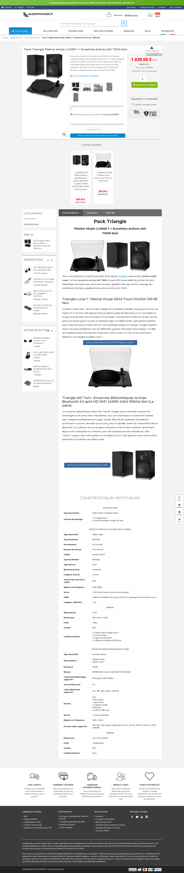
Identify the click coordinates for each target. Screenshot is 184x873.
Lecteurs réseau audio (32, 825)
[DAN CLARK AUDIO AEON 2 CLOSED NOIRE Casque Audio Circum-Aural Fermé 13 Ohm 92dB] (28, 355)
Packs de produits (32, 37)
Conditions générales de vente (71, 822)
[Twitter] (137, 817)
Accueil (5, 37)
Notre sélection (36, 330)
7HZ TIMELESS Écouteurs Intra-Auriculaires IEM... (43, 268)
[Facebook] (132, 817)
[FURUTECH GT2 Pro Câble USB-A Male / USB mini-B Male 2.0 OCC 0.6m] (28, 282)
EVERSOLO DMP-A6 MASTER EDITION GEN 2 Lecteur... (42, 369)
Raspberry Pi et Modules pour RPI (36, 828)
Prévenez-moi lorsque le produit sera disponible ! (97, 135)
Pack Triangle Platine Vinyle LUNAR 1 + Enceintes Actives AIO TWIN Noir (41, 244)
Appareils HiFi (16, 37)
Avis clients (131, 7)
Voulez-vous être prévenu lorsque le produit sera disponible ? (98, 124)
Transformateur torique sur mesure (109, 825)
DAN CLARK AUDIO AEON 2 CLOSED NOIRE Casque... (43, 355)
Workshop (167, 31)
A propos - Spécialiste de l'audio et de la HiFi (73, 817)
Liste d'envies (33, 213)
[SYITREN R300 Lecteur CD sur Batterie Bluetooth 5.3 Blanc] (28, 383)
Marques (129, 31)
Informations (71, 212)
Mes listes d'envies (31, 224)
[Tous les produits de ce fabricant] (151, 49)
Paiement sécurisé (147, 7)
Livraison (162, 7)
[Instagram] (146, 817)
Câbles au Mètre (29, 819)
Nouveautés (50, 31)
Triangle (122, 276)
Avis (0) (110, 212)
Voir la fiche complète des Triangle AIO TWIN (87, 465)
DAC (25, 816)
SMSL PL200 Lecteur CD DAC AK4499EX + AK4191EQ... (42, 293)
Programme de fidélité (104, 819)
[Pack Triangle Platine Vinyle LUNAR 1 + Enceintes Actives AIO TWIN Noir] (75, 87)
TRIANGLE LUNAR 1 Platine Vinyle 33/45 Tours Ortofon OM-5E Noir (103, 176)
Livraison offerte (101, 830)
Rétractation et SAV (102, 822)
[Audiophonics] (38, 14)
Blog (148, 31)
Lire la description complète (85, 76)
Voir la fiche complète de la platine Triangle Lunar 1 (110, 342)
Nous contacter (175, 7)
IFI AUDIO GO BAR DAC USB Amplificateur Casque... (42, 308)
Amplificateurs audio (31, 822)
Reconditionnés (103, 31)
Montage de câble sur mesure (107, 828)
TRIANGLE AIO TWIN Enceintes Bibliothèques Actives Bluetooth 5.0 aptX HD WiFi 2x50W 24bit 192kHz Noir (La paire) (80, 181)
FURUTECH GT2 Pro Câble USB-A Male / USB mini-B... (43, 280)
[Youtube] (142, 817)
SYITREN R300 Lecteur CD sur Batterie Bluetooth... (43, 381)
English (20, 7)
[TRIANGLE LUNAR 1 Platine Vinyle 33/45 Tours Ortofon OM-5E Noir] (103, 160)
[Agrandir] (64, 135)
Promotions (75, 31)
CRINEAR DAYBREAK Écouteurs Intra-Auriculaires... (41, 340)
